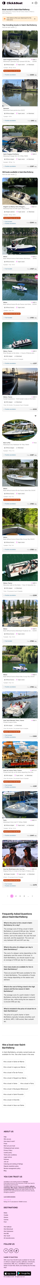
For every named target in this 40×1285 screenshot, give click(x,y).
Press (5, 1143)
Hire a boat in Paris (27, 1083)
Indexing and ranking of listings (13, 1164)
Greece (6, 1217)
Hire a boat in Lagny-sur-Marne (14, 1067)
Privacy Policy (8, 1150)
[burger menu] (32, 3)
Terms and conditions (10, 1155)
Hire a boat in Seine (10, 1083)
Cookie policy (8, 1152)
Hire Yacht (7, 1236)
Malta (5, 1213)
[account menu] (36, 3)
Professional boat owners (11, 1148)
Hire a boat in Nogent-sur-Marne (14, 1078)
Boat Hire (8, 11)
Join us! (6, 1161)
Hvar (5, 1222)
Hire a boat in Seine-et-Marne (13, 1062)
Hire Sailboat (7, 1227)
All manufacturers (9, 1238)
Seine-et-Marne (29, 11)
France (14, 11)
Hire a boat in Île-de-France (13, 1072)
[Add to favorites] (35, 33)
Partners (6, 1159)
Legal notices (8, 1157)
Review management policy (12, 1168)
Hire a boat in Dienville (11, 1100)
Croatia (6, 1215)
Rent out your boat (9, 1146)
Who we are (7, 1139)
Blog (5, 1170)
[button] (21, 56)
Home (3, 11)
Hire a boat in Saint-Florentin (13, 1094)
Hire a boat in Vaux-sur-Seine (13, 1105)
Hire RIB (6, 1233)
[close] (34, 18)
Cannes (6, 1219)
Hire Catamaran (8, 1231)
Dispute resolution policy (11, 1166)
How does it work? (9, 1141)
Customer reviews (9, 1196)
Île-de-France (20, 11)
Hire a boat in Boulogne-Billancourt (15, 1089)
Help (5, 1137)
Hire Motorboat (8, 1229)
